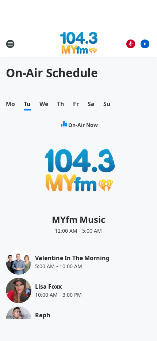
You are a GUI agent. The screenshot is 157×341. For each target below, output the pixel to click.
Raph (42, 315)
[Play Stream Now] (145, 44)
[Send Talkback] (130, 44)
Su (107, 104)
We (43, 104)
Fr (76, 104)
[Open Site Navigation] (10, 44)
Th (60, 104)
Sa (91, 104)
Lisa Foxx (48, 286)
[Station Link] (78, 44)
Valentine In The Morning (72, 258)
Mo (10, 104)
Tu (27, 104)
